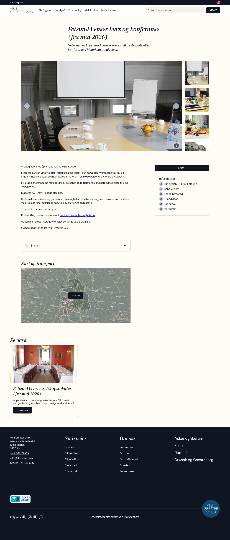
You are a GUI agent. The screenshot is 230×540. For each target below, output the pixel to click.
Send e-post (171, 188)
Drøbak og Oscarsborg (193, 460)
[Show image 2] (196, 100)
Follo (178, 445)
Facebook (170, 203)
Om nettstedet (129, 459)
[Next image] (176, 106)
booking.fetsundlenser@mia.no (77, 215)
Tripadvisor (171, 198)
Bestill (182, 168)
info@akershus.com (21, 458)
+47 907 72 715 (19, 453)
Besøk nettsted (173, 193)
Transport (71, 471)
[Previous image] (27, 106)
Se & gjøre (45, 10)
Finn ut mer (22, 410)
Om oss (124, 453)
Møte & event (108, 10)
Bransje (69, 447)
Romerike (182, 452)
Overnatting (75, 10)
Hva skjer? (59, 10)
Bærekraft (71, 465)
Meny (213, 10)
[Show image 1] (196, 73)
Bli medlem (72, 453)
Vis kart (76, 295)
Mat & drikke (91, 10)
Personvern (127, 471)
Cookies (125, 465)
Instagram (170, 208)
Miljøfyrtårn (72, 459)
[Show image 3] (196, 126)
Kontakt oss (127, 447)
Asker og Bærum (188, 438)
